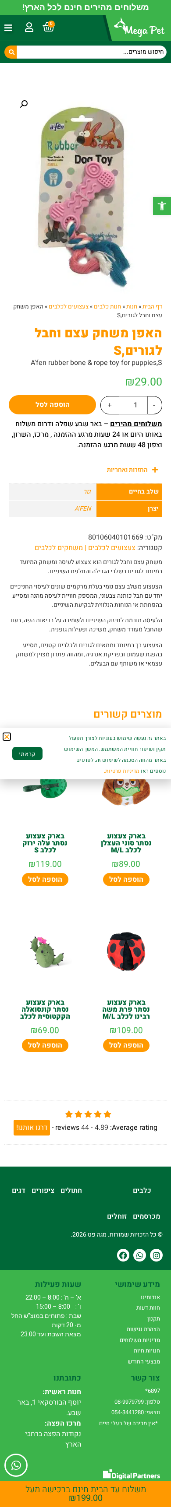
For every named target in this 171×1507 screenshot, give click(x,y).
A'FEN (83, 508)
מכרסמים (146, 1216)
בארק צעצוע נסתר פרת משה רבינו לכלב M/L (126, 1009)
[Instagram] (156, 1255)
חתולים (71, 1190)
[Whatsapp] (139, 1255)
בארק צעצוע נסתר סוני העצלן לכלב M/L (126, 843)
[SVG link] (131, 1474)
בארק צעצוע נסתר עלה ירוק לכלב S (45, 843)
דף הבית (152, 306)
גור (87, 491)
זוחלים (117, 1216)
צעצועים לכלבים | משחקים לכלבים (85, 548)
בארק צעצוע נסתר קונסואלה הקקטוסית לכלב (45, 1009)
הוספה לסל (53, 405)
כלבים (142, 1190)
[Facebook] (123, 1255)
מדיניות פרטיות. (121, 771)
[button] (162, 206)
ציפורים (43, 1190)
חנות (131, 306)
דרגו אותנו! (31, 1127)
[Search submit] (10, 52)
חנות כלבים (107, 306)
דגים (18, 1190)
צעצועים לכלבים (69, 306)
